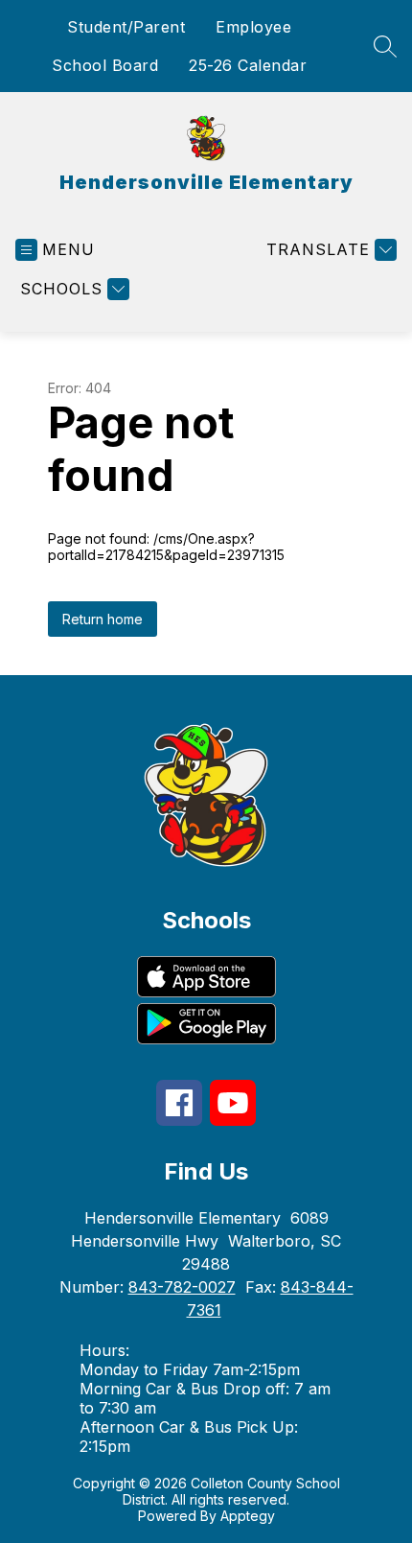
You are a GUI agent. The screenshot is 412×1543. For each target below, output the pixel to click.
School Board (105, 65)
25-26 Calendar (248, 65)
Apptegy (247, 1516)
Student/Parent (126, 26)
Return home (102, 619)
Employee (253, 26)
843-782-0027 (182, 1287)
